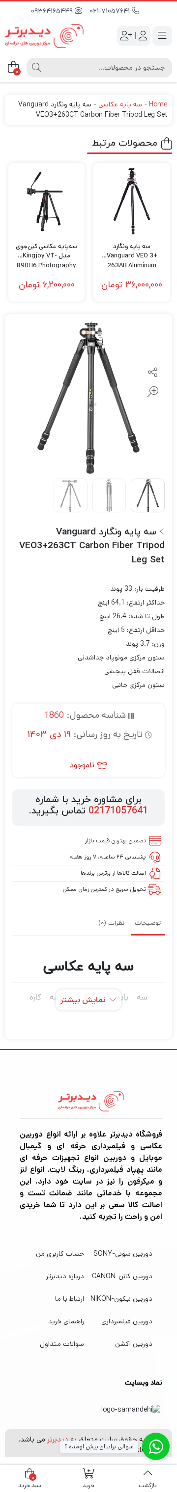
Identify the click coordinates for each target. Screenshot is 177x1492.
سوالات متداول (62, 1344)
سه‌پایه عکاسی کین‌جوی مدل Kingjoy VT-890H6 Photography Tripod (46, 251)
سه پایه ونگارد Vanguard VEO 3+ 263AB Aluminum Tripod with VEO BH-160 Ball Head (131, 251)
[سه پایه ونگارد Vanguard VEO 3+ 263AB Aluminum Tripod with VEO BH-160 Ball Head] (131, 201)
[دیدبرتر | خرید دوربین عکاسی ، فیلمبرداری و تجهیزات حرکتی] (44, 36)
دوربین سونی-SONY (122, 1254)
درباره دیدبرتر (65, 1276)
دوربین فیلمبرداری (126, 1321)
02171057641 (118, 811)
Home (158, 104)
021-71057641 (110, 11)
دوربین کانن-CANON (122, 1276)
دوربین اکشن (133, 1344)
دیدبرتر (57, 1439)
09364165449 (53, 11)
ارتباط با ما (69, 1299)
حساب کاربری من (60, 1254)
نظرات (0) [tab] (111, 923)
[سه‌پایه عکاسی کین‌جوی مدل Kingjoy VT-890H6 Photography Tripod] (46, 201)
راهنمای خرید (66, 1321)
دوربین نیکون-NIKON (121, 1299)
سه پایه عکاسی (120, 104)
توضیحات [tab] (148, 923)
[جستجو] (36, 67)
